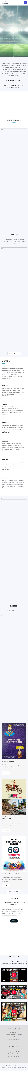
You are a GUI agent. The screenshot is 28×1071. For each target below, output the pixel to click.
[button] (14, 353)
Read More (6, 773)
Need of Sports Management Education (11, 873)
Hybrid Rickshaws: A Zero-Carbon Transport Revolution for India (12, 817)
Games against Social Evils (8, 761)
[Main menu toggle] (25, 2)
